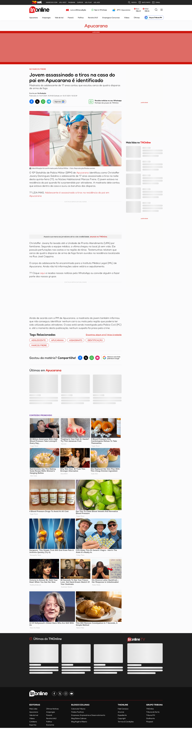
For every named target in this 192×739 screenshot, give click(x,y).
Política (81, 17)
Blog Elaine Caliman (78, 718)
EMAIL (158, 2)
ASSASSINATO (75, 340)
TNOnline (150, 709)
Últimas (137, 17)
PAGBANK (71, 2)
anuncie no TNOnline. (98, 236)
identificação (95, 340)
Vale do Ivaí (59, 17)
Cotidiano (33, 721)
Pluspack (149, 721)
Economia (50, 725)
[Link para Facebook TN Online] (54, 693)
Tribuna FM (150, 715)
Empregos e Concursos (111, 17)
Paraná (70, 17)
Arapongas (46, 17)
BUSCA (134, 2)
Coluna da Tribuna (78, 709)
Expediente (122, 715)
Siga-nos (58, 101)
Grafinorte (150, 718)
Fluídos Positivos (77, 712)
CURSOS (80, 2)
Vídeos (126, 17)
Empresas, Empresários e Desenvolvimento (88, 715)
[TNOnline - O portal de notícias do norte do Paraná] (39, 9)
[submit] (156, 9)
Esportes (32, 725)
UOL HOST (62, 2)
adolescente (38, 340)
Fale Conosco (123, 709)
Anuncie (121, 712)
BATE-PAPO (146, 2)
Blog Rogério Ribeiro (79, 721)
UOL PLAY (88, 2)
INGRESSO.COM (51, 2)
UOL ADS (97, 2)
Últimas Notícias (52, 709)
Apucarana (33, 17)
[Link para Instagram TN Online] (66, 693)
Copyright (122, 718)
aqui (42, 273)
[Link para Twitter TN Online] (60, 693)
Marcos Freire (39, 345)
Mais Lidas (33, 709)
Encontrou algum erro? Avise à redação (104, 334)
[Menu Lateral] (161, 10)
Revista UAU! (93, 17)
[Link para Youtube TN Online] (71, 693)
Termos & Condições (126, 721)
